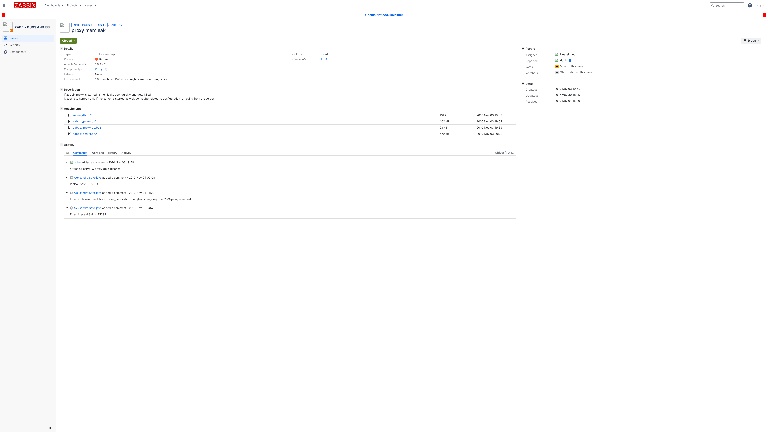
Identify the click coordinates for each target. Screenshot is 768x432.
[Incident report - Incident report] (96, 54)
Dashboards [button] (52, 5)
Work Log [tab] (97, 152)
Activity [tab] (126, 152)
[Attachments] (61, 108)
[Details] (61, 48)
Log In (760, 5)
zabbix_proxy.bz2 (85, 121)
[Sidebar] (49, 428)
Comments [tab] (80, 152)
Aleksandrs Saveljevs (87, 177)
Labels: (68, 74)
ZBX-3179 (117, 25)
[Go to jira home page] (25, 5)
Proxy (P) (101, 69)
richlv (77, 162)
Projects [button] (72, 5)
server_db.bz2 (82, 115)
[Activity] (61, 144)
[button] (5, 5)
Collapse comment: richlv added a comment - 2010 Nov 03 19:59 (66, 162)
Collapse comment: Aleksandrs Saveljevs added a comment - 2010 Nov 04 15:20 (66, 192)
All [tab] (67, 152)
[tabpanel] (290, 187)
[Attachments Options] (513, 108)
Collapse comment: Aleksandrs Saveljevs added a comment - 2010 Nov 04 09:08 (66, 177)
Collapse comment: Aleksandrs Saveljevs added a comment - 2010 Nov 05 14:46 (66, 207)
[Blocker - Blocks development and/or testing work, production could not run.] (96, 59)
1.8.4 (324, 59)
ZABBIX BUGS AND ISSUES (89, 25)
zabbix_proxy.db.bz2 (87, 127)
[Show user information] (570, 60)
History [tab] (112, 152)
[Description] (61, 89)
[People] (523, 48)
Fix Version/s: (298, 59)
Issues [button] (88, 5)
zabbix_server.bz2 (85, 133)
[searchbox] (727, 5)
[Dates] (523, 83)
